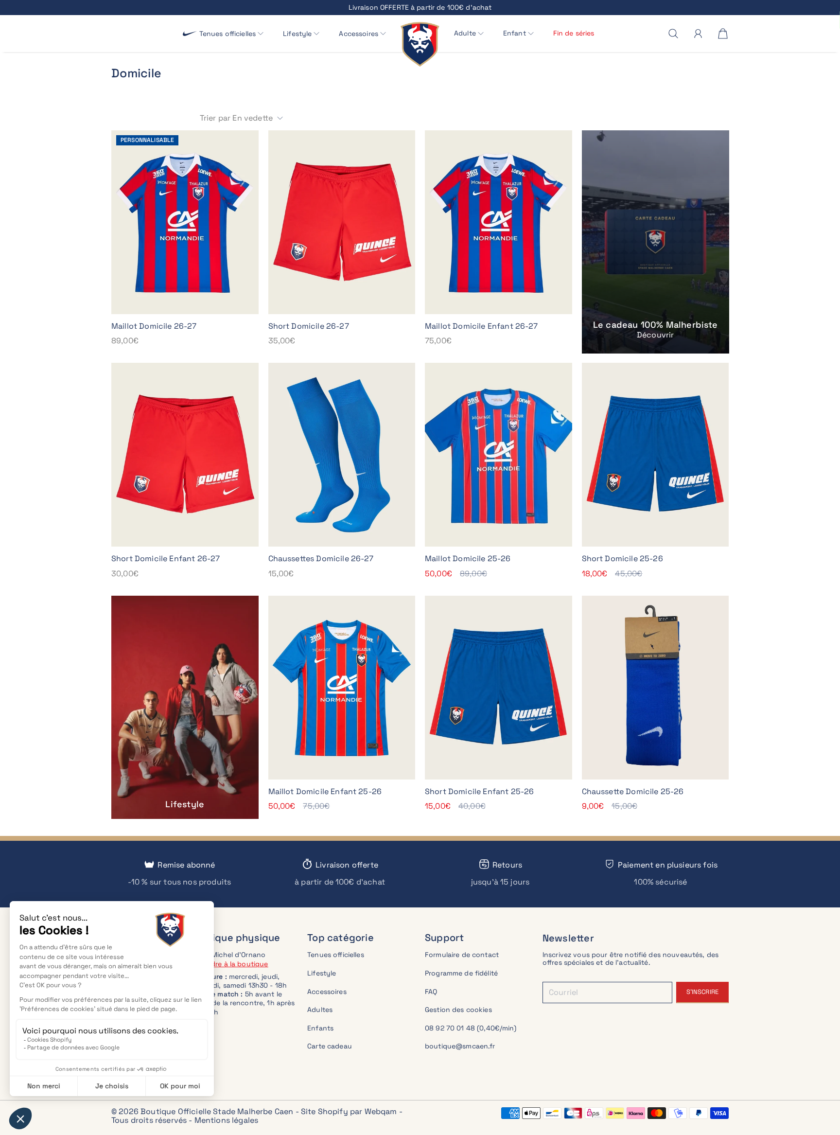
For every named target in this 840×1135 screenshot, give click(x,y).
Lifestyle (321, 973)
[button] (231, 34)
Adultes (319, 1009)
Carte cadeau (329, 1046)
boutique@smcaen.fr (460, 1046)
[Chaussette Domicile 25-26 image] (655, 688)
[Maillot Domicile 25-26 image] (498, 455)
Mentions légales (226, 1120)
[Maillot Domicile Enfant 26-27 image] (498, 222)
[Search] (673, 33)
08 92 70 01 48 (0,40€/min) (471, 1028)
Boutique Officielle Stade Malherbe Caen (216, 1111)
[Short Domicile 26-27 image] (342, 222)
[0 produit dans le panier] (723, 33)
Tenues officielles (335, 954)
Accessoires (327, 991)
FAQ (431, 991)
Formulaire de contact (462, 954)
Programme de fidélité (461, 973)
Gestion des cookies (458, 1009)
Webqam (381, 1111)
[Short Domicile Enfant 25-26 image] (498, 688)
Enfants (320, 1028)
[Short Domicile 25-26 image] (655, 455)
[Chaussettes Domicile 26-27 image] (342, 455)
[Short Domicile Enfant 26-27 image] (185, 455)
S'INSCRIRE (702, 992)
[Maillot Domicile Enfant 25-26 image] (342, 688)
